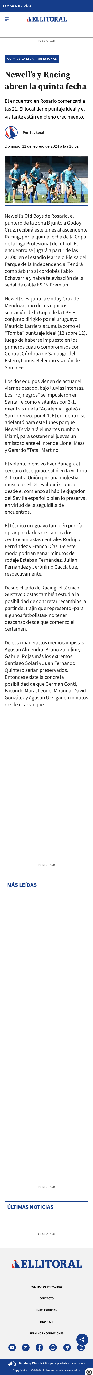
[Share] (82, 1340)
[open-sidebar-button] (7, 19)
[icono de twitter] (26, 1347)
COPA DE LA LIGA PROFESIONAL (32, 59)
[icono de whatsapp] (53, 1347)
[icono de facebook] (39, 1347)
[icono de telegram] (67, 1347)
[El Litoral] (47, 19)
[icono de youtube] (12, 1347)
